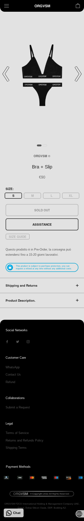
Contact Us (13, 374)
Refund (10, 382)
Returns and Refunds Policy (24, 440)
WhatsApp (13, 367)
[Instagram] (28, 341)
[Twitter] (17, 341)
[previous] (6, 74)
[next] (78, 74)
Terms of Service (17, 433)
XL (71, 195)
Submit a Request (18, 407)
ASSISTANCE (42, 224)
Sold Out (42, 210)
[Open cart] (78, 6)
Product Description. (20, 300)
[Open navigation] (6, 6)
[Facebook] (7, 341)
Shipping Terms (16, 447)
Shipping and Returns (21, 285)
